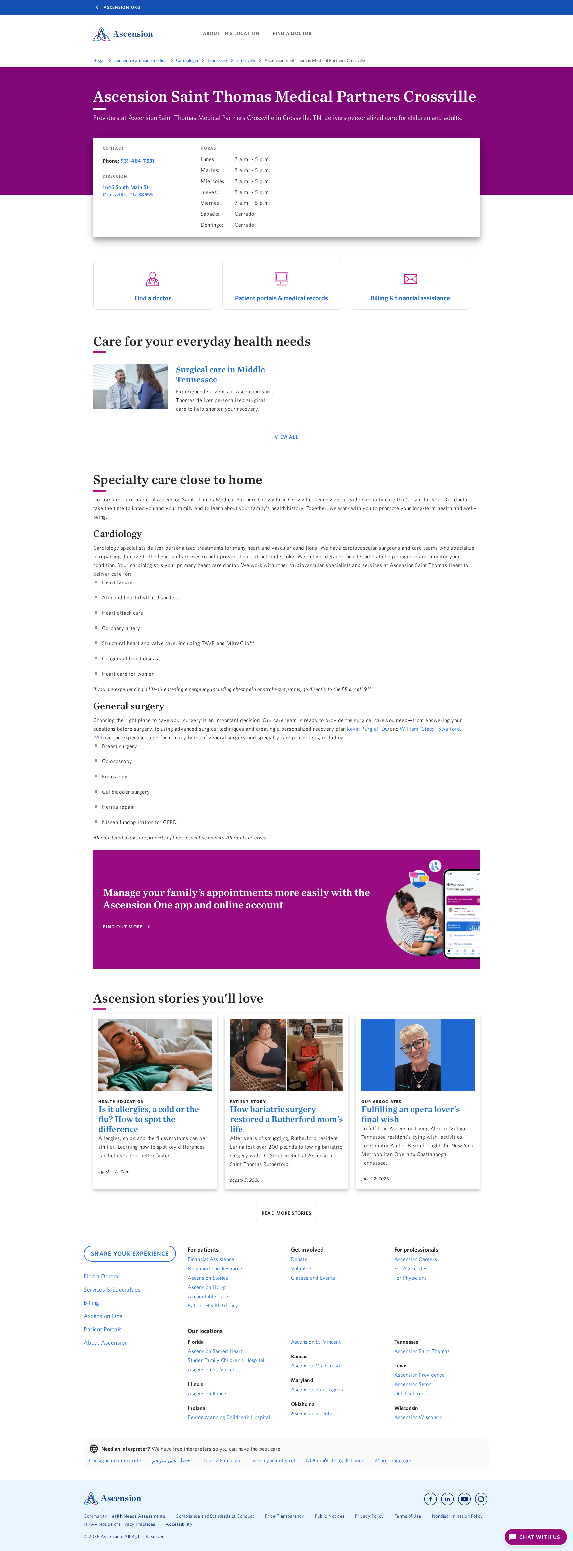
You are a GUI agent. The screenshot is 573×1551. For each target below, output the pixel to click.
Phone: (111, 160)
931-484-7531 (137, 160)
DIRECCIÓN (115, 176)
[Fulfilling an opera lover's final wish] (418, 1055)
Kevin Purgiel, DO (368, 729)
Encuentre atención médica (140, 60)
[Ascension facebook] (430, 1499)
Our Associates (381, 1101)
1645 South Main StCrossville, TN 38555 (128, 191)
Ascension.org (122, 7)
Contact (113, 148)
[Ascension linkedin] (447, 1499)
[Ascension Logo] (112, 1503)
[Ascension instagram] (481, 1499)
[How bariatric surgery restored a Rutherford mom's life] (286, 1055)
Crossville (245, 60)
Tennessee (217, 60)
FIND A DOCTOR (292, 33)
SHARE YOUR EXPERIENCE (130, 1253)
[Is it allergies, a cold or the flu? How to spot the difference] (155, 1055)
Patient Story (248, 1101)
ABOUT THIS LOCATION (231, 33)
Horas (208, 148)
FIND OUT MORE (123, 927)
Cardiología (187, 60)
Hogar (99, 60)
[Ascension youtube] (464, 1499)
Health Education (121, 1101)
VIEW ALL (286, 437)
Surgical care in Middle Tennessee (220, 374)
